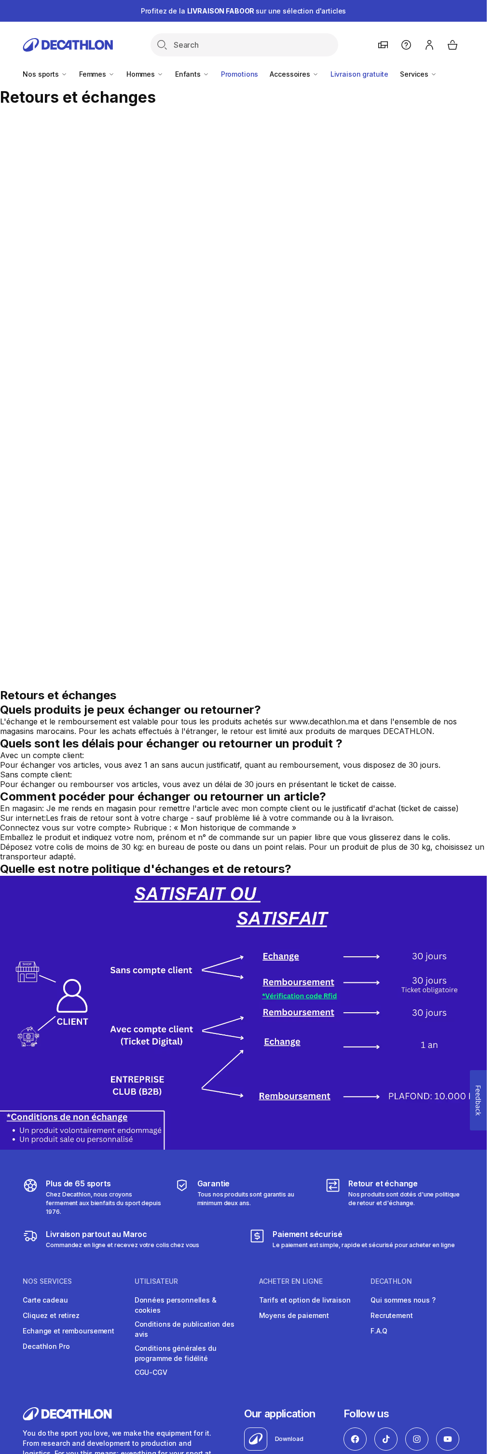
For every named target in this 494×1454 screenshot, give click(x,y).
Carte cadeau (45, 1300)
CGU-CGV (151, 1372)
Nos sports (41, 74)
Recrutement (391, 1315)
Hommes (141, 74)
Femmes (93, 74)
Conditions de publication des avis (184, 1329)
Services (415, 74)
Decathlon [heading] (391, 1281)
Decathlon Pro (46, 1346)
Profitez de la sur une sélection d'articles (243, 11)
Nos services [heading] (47, 1281)
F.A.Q (378, 1331)
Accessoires (291, 74)
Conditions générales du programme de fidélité (176, 1353)
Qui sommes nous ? (403, 1300)
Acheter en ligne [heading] (291, 1281)
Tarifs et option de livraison (305, 1300)
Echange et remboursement (68, 1331)
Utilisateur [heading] (156, 1281)
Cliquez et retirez (51, 1315)
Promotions (240, 74)
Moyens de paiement (294, 1315)
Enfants (189, 74)
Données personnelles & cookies (176, 1305)
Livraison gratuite (359, 74)
